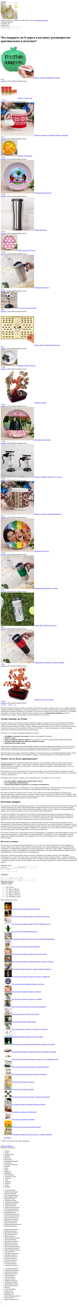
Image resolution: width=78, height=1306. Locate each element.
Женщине (26, 31)
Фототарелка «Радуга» (41, 551)
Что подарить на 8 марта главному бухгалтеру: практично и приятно (34, 1052)
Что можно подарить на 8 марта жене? (24, 1112)
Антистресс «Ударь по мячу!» (27, 308)
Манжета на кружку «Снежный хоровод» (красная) (51, 135)
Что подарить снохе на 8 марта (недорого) (25, 1014)
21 (15, 705)
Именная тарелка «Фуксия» (27, 250)
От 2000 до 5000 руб (13, 893)
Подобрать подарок (41, 20)
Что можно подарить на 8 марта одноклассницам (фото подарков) (33, 939)
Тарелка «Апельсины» (25, 156)
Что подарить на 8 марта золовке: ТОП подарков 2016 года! (31, 924)
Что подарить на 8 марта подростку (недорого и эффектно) (31, 976)
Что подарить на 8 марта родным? (23, 1089)
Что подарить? (43, 31)
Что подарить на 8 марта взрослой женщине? (26, 1127)
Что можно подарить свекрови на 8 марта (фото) (27, 1037)
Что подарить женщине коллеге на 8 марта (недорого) (29, 1074)
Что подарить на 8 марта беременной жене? (26, 909)
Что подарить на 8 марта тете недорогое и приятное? (29, 1006)
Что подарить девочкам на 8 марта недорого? (26, 991)
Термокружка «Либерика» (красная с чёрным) (49, 662)
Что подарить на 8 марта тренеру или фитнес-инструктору (31, 916)
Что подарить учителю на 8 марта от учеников (27, 999)
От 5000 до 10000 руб (13, 895)
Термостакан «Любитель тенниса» (45, 625)
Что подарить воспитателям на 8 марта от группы (28, 984)
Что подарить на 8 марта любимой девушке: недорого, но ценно (32, 961)
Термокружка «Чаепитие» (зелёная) (45, 588)
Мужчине (17, 31)
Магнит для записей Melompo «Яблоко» (47, 78)
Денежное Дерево (40, 402)
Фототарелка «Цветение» (42, 440)
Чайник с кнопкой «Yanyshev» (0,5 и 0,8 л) (48, 477)
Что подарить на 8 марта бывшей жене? (24, 931)
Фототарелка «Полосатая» (42, 193)
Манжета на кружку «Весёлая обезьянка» (47, 514)
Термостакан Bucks (40, 230)
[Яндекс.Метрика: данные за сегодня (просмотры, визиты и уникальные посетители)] (7, 1146)
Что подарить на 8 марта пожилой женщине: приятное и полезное (33, 1044)
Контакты (8, 1138)
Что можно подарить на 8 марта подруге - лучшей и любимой (32, 1134)
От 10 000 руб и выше (13, 896)
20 (11, 705)
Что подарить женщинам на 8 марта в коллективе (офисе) (30, 1067)
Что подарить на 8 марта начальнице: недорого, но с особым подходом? (35, 1059)
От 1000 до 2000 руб (13, 891)
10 (9, 705)
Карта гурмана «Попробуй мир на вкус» (47, 345)
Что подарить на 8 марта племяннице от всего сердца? (29, 954)
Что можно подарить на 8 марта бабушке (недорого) (28, 1104)
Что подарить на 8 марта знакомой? (23, 1119)
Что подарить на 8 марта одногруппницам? (26, 946)
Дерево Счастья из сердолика (43, 699)
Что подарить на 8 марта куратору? (23, 1082)
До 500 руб (10, 887)
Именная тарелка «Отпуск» (27, 365)
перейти (3, 81)
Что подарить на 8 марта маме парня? (24, 1022)
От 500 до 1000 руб (12, 889)
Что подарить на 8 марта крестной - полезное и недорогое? (31, 1097)
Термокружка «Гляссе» (41, 287)
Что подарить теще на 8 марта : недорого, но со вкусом (29, 1029)
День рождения (6, 31)
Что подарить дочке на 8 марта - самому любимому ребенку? (31, 969)
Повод (53, 31)
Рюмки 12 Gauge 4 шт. (25, 98)
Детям (34, 31)
